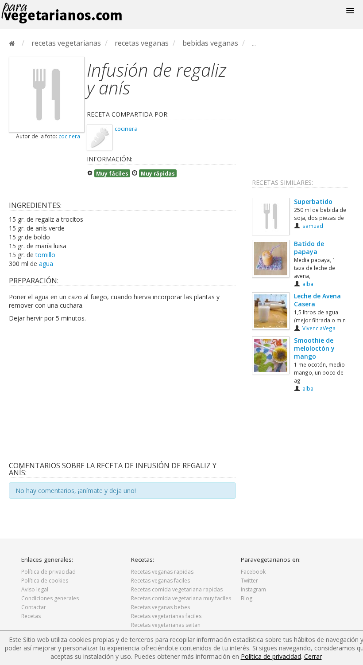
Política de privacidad (48, 571)
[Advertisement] (122, 391)
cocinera (69, 136)
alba (307, 283)
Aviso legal (34, 589)
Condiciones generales (50, 598)
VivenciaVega (319, 328)
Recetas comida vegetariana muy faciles (181, 598)
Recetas (31, 616)
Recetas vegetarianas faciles (166, 616)
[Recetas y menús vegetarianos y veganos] (145, 13)
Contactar (33, 607)
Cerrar (313, 656)
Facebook (253, 571)
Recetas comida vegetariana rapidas (177, 589)
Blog (246, 598)
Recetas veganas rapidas (162, 571)
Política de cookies (44, 580)
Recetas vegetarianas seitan (166, 625)
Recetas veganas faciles (160, 580)
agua (46, 263)
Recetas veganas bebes (160, 607)
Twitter (249, 580)
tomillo (45, 254)
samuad (312, 225)
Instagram (253, 589)
